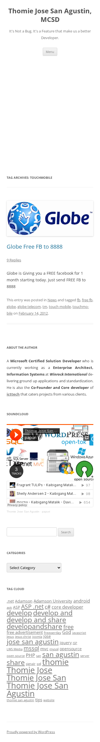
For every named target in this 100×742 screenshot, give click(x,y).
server (84, 656)
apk (9, 608)
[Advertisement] (50, 115)
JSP (75, 643)
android (81, 601)
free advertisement (25, 632)
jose (47, 636)
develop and (52, 612)
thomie (55, 662)
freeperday (52, 632)
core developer (67, 607)
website (48, 700)
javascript (79, 633)
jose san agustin (33, 641)
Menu (50, 52)
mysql (54, 649)
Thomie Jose (29, 669)
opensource (71, 648)
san (38, 656)
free (68, 627)
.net (10, 601)
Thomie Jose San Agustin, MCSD (50, 15)
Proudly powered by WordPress (31, 732)
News (52, 299)
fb (78, 299)
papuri (46, 511)
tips (38, 699)
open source (16, 656)
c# (48, 606)
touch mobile (60, 306)
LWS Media (14, 649)
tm (44, 306)
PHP (30, 655)
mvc (44, 648)
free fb (87, 299)
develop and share (36, 619)
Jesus (10, 637)
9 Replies (14, 259)
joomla (37, 637)
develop (19, 612)
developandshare (34, 626)
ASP (16, 607)
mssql (31, 648)
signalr (31, 664)
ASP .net (32, 606)
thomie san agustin (20, 700)
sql (39, 663)
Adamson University (53, 601)
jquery (66, 642)
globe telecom (29, 306)
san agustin (60, 654)
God (66, 632)
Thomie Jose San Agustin (23, 511)
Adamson (23, 601)
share (16, 662)
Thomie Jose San (36, 677)
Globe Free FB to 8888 (34, 246)
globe (11, 306)
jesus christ (23, 637)
